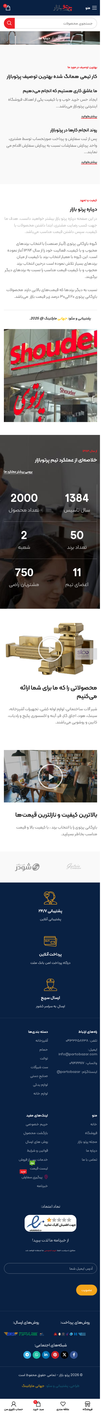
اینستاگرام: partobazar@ (77, 1071)
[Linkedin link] (46, 1355)
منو (94, 1115)
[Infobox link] (50, 907)
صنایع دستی (39, 1076)
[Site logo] (50, 7)
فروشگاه (91, 1133)
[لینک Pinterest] (55, 1355)
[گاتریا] (74, 867)
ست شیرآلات (39, 1067)
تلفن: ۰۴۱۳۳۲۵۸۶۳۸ (81, 1040)
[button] (50, 649)
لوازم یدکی (40, 1084)
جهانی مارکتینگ (33, 1386)
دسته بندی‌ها (38, 1031)
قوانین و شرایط (37, 1150)
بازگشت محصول (35, 1133)
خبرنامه (42, 1186)
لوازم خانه (40, 1093)
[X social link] (64, 1355)
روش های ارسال (36, 1141)
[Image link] (75, 1334)
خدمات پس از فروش (33, 1159)
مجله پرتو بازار (87, 1141)
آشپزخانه (41, 1040)
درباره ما (91, 1150)
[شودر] (27, 867)
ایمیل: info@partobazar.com (78, 1051)
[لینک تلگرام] (27, 1355)
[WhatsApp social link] (36, 1355)
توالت (44, 1058)
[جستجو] (9, 23)
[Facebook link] (74, 1355)
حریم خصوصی (37, 1124)
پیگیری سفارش (31, 1176)
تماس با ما (89, 1159)
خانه (58, 38)
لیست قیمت (39, 1167)
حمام (43, 1049)
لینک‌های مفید (37, 1115)
